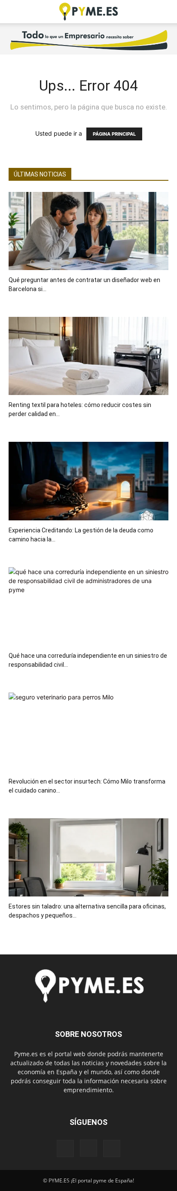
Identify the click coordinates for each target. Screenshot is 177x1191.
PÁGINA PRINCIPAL (114, 134)
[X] (111, 1148)
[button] (14, 11)
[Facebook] (65, 1148)
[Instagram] (88, 1148)
